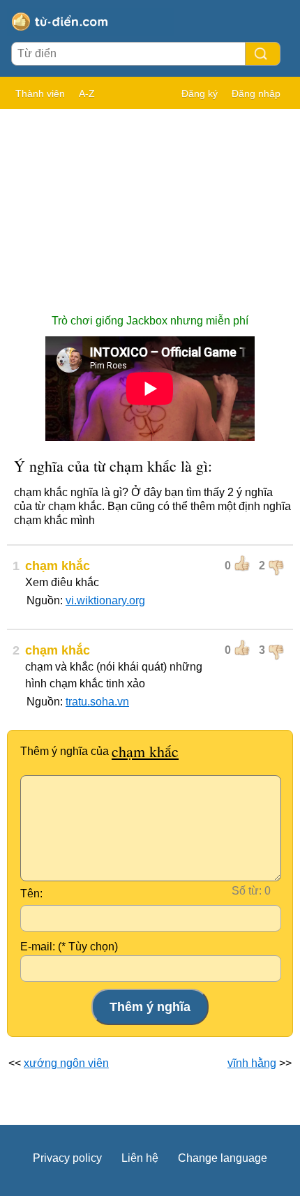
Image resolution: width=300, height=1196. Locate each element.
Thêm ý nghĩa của (99, 751)
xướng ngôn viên (66, 1063)
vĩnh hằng (251, 1063)
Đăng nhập (256, 93)
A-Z (87, 93)
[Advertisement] (150, 204)
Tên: (31, 893)
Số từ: (247, 891)
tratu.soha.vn (97, 702)
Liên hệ (139, 1158)
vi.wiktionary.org (105, 600)
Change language (222, 1158)
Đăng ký (199, 93)
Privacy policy (67, 1158)
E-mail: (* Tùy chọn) (69, 946)
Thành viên (40, 93)
